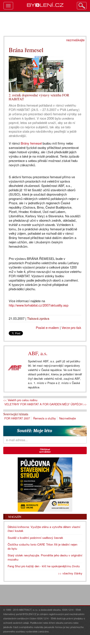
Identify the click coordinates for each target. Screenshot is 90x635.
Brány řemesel (32, 143)
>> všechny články (70, 573)
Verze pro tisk (71, 327)
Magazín (14, 517)
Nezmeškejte (67, 418)
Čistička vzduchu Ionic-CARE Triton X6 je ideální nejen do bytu (42, 546)
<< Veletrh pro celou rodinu (20, 400)
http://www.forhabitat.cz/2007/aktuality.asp (38, 305)
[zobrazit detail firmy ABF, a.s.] (14, 367)
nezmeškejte (75, 40)
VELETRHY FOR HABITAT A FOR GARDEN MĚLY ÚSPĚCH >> (45, 404)
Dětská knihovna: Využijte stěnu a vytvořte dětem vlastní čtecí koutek (44, 529)
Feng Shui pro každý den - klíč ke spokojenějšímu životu (44, 566)
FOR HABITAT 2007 (17, 418)
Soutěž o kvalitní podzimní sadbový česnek (35, 538)
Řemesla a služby (44, 418)
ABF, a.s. (37, 353)
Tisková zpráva (38, 318)
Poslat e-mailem (47, 327)
